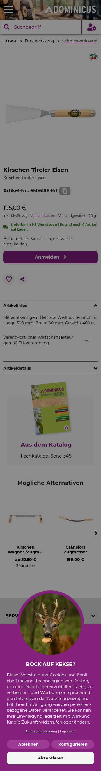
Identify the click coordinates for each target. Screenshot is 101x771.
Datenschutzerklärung (41, 731)
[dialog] (50, 385)
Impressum (68, 731)
